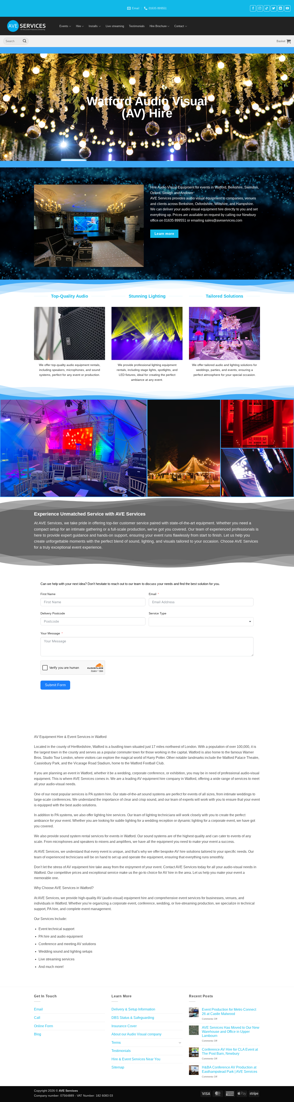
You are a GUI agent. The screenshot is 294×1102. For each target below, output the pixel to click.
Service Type (157, 613)
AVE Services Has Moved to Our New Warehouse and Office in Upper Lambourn (230, 1032)
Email (152, 594)
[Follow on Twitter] (274, 8)
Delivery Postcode (52, 613)
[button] (284, 41)
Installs (93, 26)
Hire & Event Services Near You (135, 1059)
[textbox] (201, 621)
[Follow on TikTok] (267, 8)
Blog (37, 1034)
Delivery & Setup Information (133, 1009)
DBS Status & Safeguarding (132, 1017)
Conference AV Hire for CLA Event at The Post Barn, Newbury (230, 1051)
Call (37, 1017)
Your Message (50, 633)
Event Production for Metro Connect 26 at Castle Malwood (229, 1011)
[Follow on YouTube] (287, 8)
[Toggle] (180, 1042)
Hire (78, 26)
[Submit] (24, 41)
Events (63, 26)
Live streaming (115, 26)
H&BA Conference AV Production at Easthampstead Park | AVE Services (229, 1069)
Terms (116, 1042)
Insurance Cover (124, 1026)
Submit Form (55, 685)
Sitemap (117, 1067)
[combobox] (201, 621)
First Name (48, 594)
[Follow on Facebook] (253, 8)
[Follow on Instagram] (260, 8)
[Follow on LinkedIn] (280, 8)
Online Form (43, 1026)
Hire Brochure (158, 26)
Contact (179, 26)
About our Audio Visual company (136, 1034)
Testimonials (137, 26)
